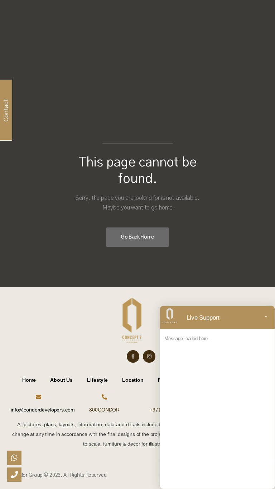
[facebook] (133, 356)
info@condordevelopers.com (43, 410)
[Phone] (14, 474)
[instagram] (149, 356)
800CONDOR (104, 410)
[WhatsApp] (14, 458)
